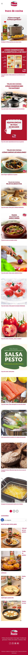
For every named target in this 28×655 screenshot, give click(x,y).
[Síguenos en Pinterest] (15, 643)
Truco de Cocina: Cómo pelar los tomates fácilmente (13, 305)
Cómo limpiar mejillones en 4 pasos (9, 174)
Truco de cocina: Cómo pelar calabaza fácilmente (12, 207)
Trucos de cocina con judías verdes (9, 240)
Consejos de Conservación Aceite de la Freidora (12, 504)
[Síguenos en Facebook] (10, 643)
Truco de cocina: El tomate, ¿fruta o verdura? (11, 338)
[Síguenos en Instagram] (12, 643)
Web (25, 639)
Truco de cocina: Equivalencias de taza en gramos (12, 141)
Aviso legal (16, 638)
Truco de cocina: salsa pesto (7, 371)
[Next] (17, 511)
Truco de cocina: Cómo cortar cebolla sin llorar (11, 273)
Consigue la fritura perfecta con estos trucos (11, 42)
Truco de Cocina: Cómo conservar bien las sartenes (12, 109)
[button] (2, 3)
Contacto (20, 639)
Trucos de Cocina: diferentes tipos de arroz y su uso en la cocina (13, 470)
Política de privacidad (7, 638)
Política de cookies (12, 639)
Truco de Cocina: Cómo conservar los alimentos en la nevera (13, 75)
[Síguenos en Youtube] (18, 643)
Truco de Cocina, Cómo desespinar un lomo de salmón (13, 404)
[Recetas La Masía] (14, 3)
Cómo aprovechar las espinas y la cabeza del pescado (13, 437)
